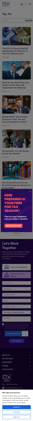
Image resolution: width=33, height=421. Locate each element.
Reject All (16, 417)
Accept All (16, 407)
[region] (16, 405)
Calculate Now (13, 226)
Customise (16, 412)
